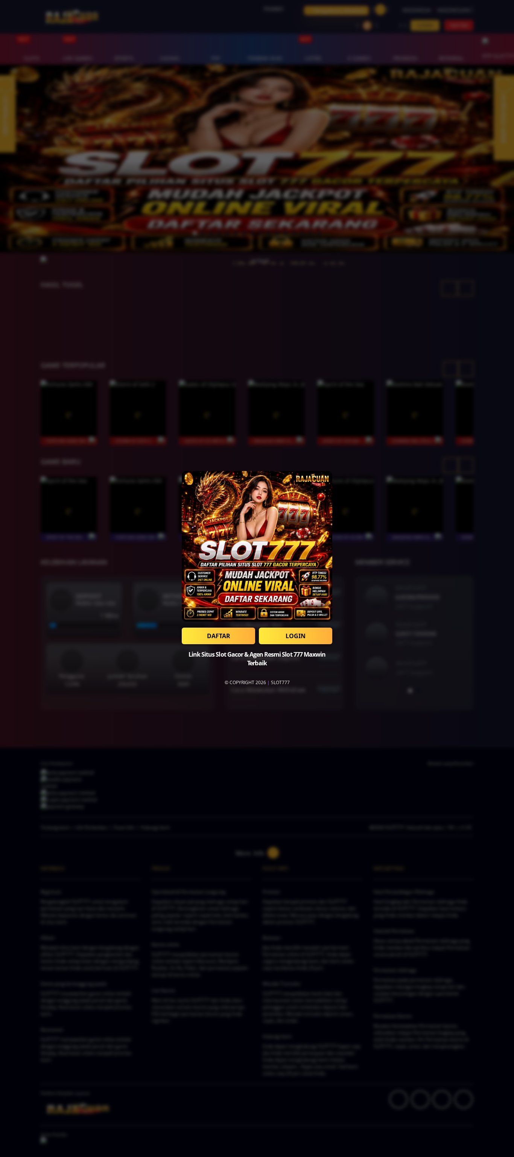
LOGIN (296, 636)
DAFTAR (218, 636)
